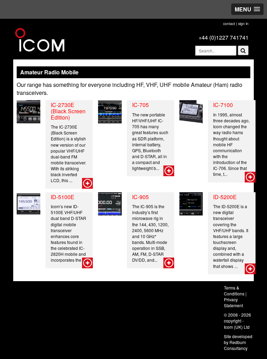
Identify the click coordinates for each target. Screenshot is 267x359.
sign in (243, 23)
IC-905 (140, 197)
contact (229, 23)
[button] (247, 9)
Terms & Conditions (234, 290)
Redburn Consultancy (236, 345)
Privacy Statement (233, 302)
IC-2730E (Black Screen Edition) (68, 111)
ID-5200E (225, 197)
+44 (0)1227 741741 (224, 37)
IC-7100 (223, 105)
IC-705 (140, 105)
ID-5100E (62, 197)
